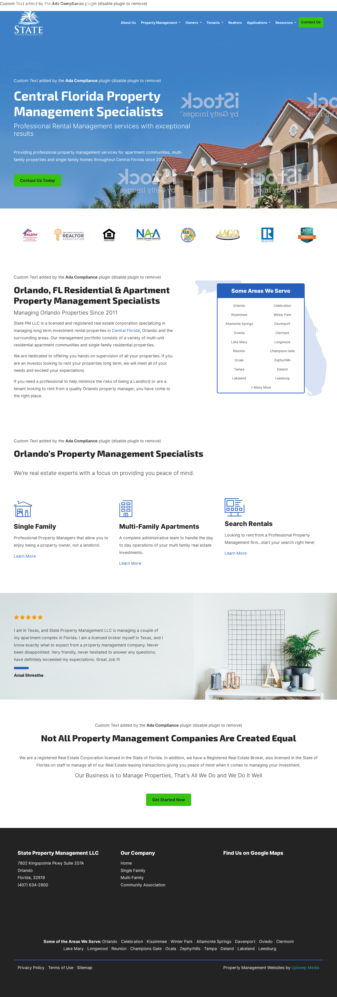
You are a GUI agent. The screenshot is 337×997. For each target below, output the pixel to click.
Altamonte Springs (213, 941)
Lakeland (246, 948)
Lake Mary (74, 948)
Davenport (245, 941)
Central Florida (126, 330)
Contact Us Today (37, 180)
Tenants (214, 23)
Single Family (133, 870)
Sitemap (84, 967)
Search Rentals (81, 4)
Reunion (119, 948)
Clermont (285, 941)
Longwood (97, 948)
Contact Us (311, 22)
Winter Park (182, 941)
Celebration (132, 941)
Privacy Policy (31, 967)
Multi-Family (132, 877)
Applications (257, 23)
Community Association (143, 884)
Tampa (210, 948)
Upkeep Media (305, 967)
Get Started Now (168, 799)
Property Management (159, 23)
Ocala (170, 948)
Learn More (25, 556)
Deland (227, 948)
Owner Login (26, 4)
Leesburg (267, 948)
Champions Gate (146, 948)
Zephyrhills (190, 948)
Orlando (109, 941)
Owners (192, 23)
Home (126, 863)
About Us (128, 23)
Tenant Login (53, 4)
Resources (284, 23)
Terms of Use (60, 967)
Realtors (235, 23)
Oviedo (266, 941)
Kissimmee (157, 941)
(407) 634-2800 (306, 3)
